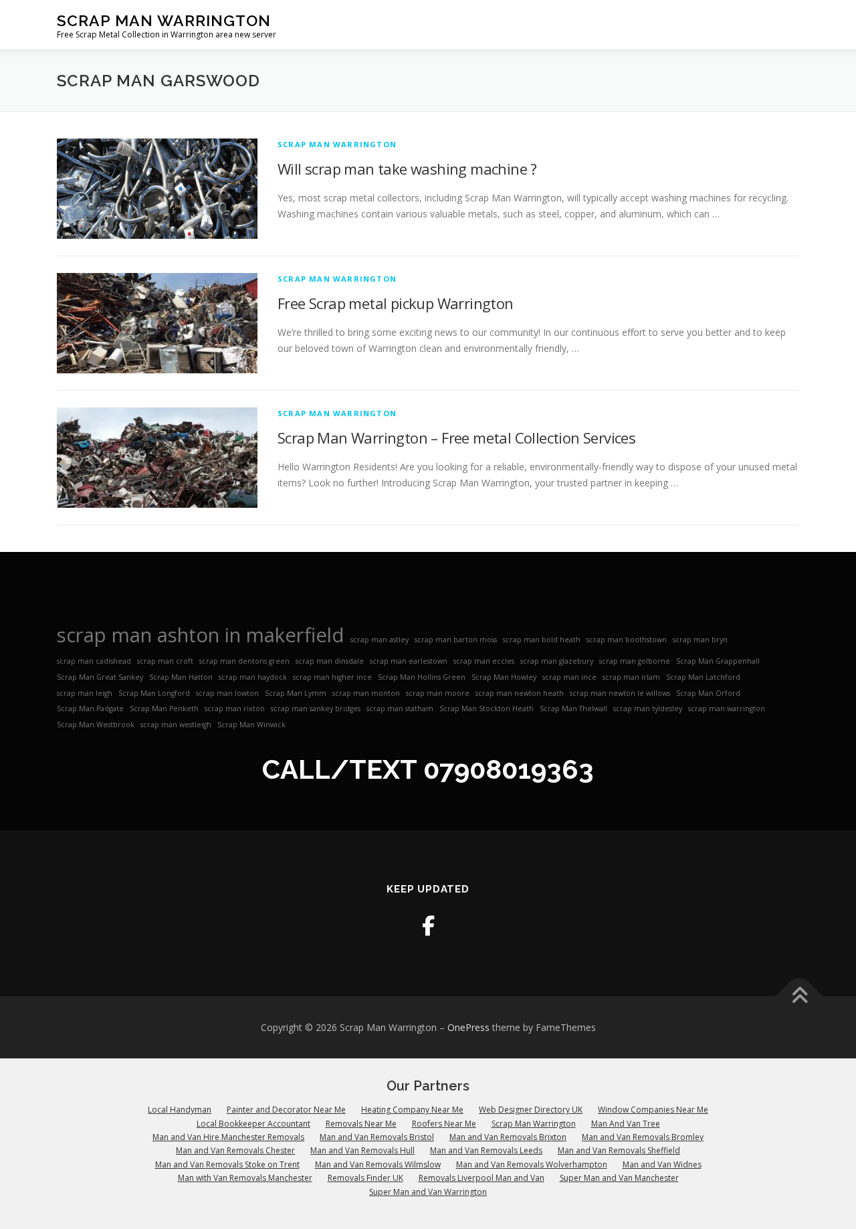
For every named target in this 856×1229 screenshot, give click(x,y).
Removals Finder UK (365, 1178)
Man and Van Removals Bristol (377, 1137)
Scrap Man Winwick (251, 724)
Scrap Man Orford (708, 693)
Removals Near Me (361, 1123)
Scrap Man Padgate (90, 708)
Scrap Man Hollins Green (421, 677)
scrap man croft (165, 661)
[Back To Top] (799, 996)
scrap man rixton (235, 708)
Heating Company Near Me (412, 1109)
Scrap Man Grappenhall (718, 661)
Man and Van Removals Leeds (486, 1150)
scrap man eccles (483, 661)
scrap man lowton (227, 693)
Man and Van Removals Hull (362, 1150)
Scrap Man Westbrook (95, 724)
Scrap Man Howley (503, 677)
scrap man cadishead (94, 661)
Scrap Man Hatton (181, 677)
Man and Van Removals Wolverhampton (531, 1164)
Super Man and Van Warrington (428, 1192)
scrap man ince (569, 677)
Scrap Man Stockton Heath (486, 708)
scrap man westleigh (175, 724)
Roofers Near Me (444, 1123)
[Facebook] (428, 925)
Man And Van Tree (625, 1123)
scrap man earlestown (408, 661)
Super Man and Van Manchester (619, 1178)
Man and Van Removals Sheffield (619, 1150)
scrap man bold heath (541, 639)
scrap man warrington (726, 708)
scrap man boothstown (626, 639)
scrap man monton (366, 693)
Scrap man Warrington (337, 144)
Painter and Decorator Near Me (286, 1109)
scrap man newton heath (519, 693)
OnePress (468, 1027)
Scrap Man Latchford (703, 677)
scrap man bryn (700, 639)
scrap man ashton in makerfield (200, 635)
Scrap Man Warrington (164, 20)
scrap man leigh (84, 693)
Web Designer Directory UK (530, 1109)
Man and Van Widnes (662, 1164)
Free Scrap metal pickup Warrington (396, 303)
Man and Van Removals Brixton (507, 1137)
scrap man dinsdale (330, 661)
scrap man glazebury (556, 661)
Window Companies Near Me (653, 1109)
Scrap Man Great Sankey (100, 677)
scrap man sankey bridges (315, 708)
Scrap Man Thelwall (573, 708)
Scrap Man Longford (154, 693)
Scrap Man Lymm (295, 693)
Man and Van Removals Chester (235, 1150)
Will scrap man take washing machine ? (407, 169)
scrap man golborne (634, 661)
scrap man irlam (631, 677)
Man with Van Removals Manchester (245, 1178)
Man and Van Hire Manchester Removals (228, 1137)
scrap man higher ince (332, 677)
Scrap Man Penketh (164, 708)
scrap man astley (379, 639)
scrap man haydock (253, 677)
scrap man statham (399, 708)
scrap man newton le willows (620, 693)
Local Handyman (179, 1109)
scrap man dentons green (244, 661)
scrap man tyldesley (647, 708)
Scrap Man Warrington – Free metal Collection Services (456, 438)
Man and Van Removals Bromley (643, 1137)
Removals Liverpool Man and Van (481, 1178)
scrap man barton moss (456, 639)
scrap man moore (437, 693)
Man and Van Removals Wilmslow (378, 1164)
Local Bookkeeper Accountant (253, 1123)
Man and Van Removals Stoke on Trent (227, 1164)
